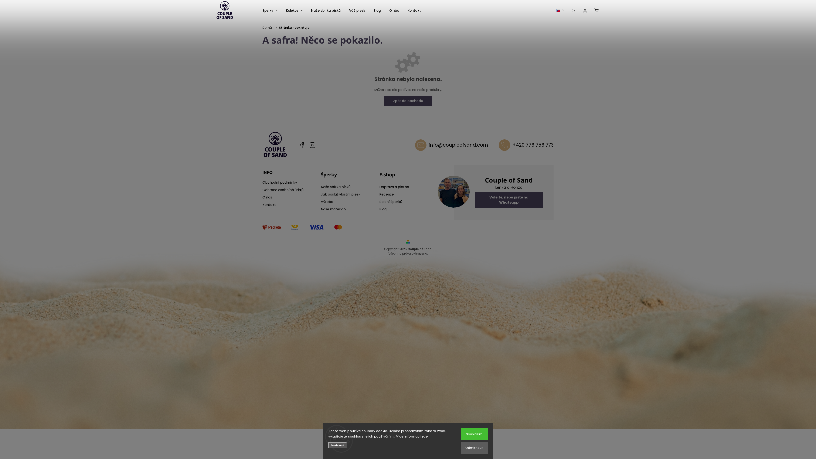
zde (425, 436)
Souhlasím (474, 434)
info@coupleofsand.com (458, 145)
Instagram (312, 145)
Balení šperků (390, 201)
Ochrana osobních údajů (282, 189)
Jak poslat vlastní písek (340, 194)
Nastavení (337, 445)
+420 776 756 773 (533, 145)
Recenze (386, 194)
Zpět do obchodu (408, 100)
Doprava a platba (394, 186)
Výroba (327, 201)
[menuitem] (270, 10)
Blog (383, 209)
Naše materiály (333, 209)
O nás (267, 197)
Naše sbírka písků (335, 186)
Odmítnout (474, 447)
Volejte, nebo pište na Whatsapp (508, 200)
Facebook (302, 145)
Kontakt (269, 204)
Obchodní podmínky (279, 182)
